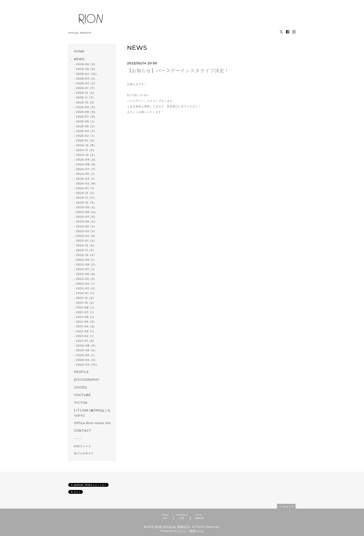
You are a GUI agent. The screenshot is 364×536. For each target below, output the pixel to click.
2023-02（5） (86, 236)
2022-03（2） (86, 288)
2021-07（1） (86, 312)
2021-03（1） (86, 331)
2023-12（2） (86, 193)
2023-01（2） (86, 240)
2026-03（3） (86, 78)
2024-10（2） (86, 155)
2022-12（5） (86, 245)
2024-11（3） (86, 150)
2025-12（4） (86, 92)
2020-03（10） (87, 364)
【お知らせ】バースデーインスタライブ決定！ (178, 70)
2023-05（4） (86, 226)
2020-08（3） (86, 345)
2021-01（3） (86, 341)
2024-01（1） (86, 188)
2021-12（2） (85, 298)
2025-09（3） (86, 107)
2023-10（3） (86, 202)
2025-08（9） (86, 112)
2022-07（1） (86, 269)
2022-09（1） (86, 259)
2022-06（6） (86, 274)
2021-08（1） (86, 307)
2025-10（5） (86, 102)
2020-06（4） (86, 350)
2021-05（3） (86, 321)
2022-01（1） (86, 293)
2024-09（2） (86, 159)
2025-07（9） (86, 116)
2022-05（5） (86, 279)
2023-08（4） (86, 212)
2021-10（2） (86, 302)
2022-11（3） (85, 250)
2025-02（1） (86, 135)
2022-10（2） (86, 255)
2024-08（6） (86, 164)
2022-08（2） (86, 264)
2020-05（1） (86, 355)
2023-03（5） (86, 231)
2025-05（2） (86, 126)
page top (288, 507)
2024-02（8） (86, 183)
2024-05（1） (86, 174)
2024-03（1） (86, 178)
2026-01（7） (86, 88)
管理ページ (197, 530)
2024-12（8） (86, 145)
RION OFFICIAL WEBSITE (172, 526)
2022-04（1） (86, 283)
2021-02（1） (86, 336)
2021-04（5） (86, 326)
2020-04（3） (86, 360)
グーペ (182, 530)
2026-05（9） (86, 69)
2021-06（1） (86, 317)
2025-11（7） (85, 97)
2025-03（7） (86, 131)
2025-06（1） (86, 121)
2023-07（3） (86, 216)
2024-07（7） (86, 169)
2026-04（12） (87, 74)
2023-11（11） (86, 197)
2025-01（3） (86, 140)
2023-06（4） (86, 221)
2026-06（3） (86, 64)
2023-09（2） (86, 207)
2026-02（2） (86, 83)
